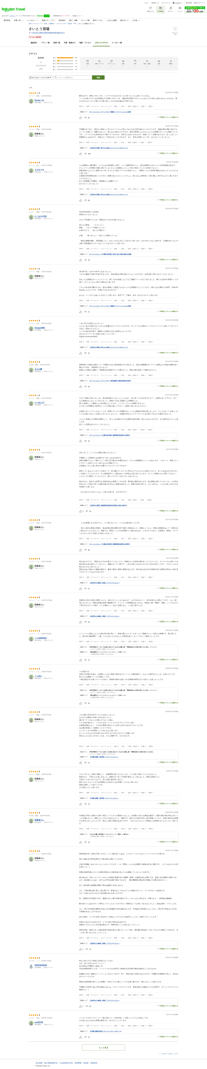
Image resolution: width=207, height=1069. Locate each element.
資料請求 (94, 1063)
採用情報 (78, 1063)
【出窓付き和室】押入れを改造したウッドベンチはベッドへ (108, 148)
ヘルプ (146, 3)
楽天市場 (189, 3)
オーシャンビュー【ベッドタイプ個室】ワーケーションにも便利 (110, 112)
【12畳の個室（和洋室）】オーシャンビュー (103, 757)
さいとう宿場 (39, 28)
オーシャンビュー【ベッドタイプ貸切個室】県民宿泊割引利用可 (110, 381)
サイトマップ (166, 3)
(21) (69, 42)
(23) (101, 42)
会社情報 (39, 1063)
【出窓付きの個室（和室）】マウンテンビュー (104, 583)
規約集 (86, 1063)
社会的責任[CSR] (66, 1063)
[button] (53, 101)
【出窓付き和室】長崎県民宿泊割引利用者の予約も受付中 (108, 505)
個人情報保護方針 (51, 1063)
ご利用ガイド (155, 3)
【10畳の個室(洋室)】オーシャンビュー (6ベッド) (105, 1031)
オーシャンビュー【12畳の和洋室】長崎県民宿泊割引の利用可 (109, 435)
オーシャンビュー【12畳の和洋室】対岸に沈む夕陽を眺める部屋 (110, 254)
